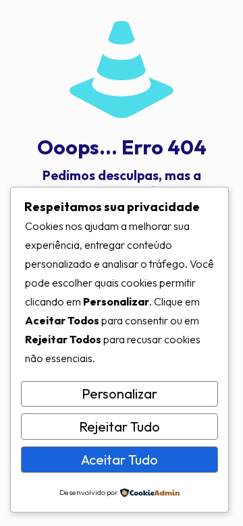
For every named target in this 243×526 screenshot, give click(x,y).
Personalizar (119, 393)
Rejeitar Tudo (119, 426)
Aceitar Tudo (119, 459)
